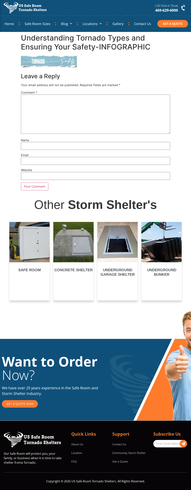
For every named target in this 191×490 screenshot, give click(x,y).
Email (25, 155)
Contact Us (142, 23)
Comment (29, 92)
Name (25, 140)
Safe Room (29, 270)
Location (76, 453)
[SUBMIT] (183, 443)
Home (9, 23)
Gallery (117, 23)
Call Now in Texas (166, 6)
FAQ (74, 461)
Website (26, 170)
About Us (77, 444)
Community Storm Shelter (129, 453)
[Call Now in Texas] (183, 8)
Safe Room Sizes (37, 23)
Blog (64, 23)
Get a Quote (120, 461)
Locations (90, 23)
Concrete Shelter (73, 270)
